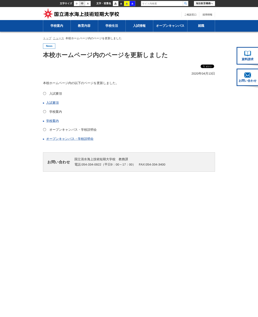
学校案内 (57, 25)
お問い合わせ (248, 80)
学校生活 (111, 25)
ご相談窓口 (190, 14)
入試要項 (52, 102)
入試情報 (139, 25)
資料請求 (248, 59)
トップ (47, 38)
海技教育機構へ (204, 3)
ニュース (58, 38)
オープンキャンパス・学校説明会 (70, 139)
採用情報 (207, 14)
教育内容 (84, 25)
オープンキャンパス (170, 25)
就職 (201, 25)
